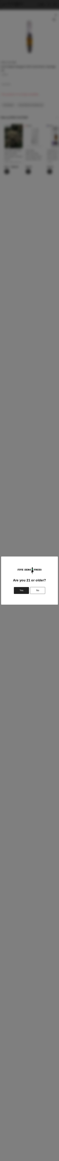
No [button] (37, 590)
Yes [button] (21, 590)
